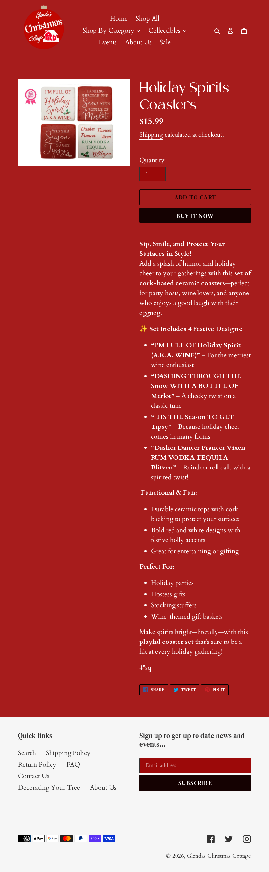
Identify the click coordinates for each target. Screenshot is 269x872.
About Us (103, 787)
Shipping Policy (68, 753)
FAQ (73, 764)
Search (27, 753)
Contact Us (33, 776)
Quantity (152, 160)
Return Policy (37, 764)
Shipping (151, 134)
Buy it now (195, 216)
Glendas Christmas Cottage (219, 856)
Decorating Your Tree (49, 787)
